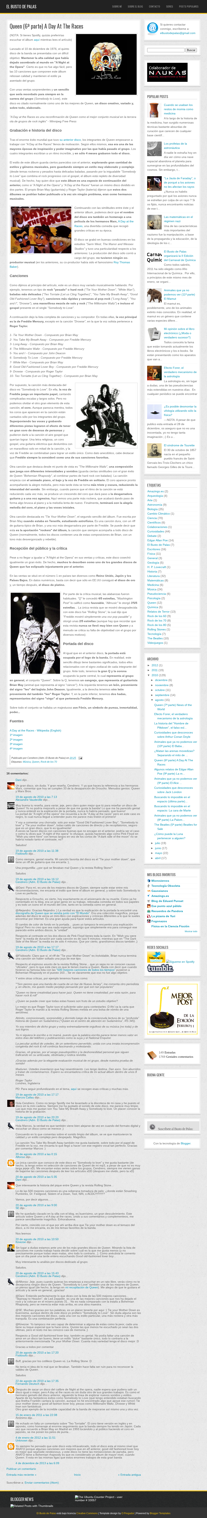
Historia (152, 571)
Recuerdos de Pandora (167, 911)
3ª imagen (16, 744)
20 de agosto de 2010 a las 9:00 (36, 1205)
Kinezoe (21, 1242)
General (152, 558)
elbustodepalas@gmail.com (177, 33)
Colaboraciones (157, 527)
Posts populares (189, 6)
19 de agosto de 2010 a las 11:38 (37, 850)
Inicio (77, 1474)
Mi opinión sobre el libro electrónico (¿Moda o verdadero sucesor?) (179, 333)
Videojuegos (155, 642)
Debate (152, 535)
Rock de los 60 (156, 616)
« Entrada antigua (129, 1474)
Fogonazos (159, 921)
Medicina (153, 584)
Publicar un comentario (21, 1468)
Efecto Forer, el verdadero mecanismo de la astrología (180, 372)
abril (158, 858)
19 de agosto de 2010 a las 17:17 (37, 947)
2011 (155, 670)
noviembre (162, 685)
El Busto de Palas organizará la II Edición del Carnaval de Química (180, 256)
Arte (150, 500)
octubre (160, 690)
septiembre (162, 695)
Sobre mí (117, 6)
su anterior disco (70, 139)
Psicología (154, 598)
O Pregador (127, 1513)
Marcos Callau (25, 1097)
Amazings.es (155, 491)
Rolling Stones (156, 629)
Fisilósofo (22, 853)
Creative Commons (87, 1513)
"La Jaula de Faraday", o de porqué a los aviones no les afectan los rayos (180, 182)
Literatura (153, 576)
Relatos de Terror (158, 611)
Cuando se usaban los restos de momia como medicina (178, 109)
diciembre (161, 680)
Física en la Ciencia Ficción (170, 926)
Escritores (153, 549)
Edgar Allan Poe (157, 540)
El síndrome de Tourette (179, 445)
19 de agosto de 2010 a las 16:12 (37, 879)
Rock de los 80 (156, 625)
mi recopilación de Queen (81, 1287)
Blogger (185, 1143)
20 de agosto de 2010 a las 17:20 (37, 1352)
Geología (153, 562)
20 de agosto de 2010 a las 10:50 (37, 1239)
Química (152, 607)
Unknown (21, 1440)
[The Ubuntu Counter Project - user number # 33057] (101, 1500)
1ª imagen (16, 735)
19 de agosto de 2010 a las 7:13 (36, 796)
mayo (158, 853)
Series (169, 6)
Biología (152, 509)
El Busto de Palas (21, 6)
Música (27, 761)
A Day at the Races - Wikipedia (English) (35, 730)
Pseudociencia (156, 593)
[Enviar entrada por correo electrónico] (80, 758)
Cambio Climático (158, 513)
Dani (18, 779)
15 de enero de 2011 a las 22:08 (36, 1415)
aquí (37, 39)
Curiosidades (155, 531)
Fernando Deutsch (27, 1383)
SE (17, 1208)
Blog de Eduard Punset (167, 901)
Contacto (154, 6)
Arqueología (155, 495)
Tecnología (154, 633)
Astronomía (154, 504)
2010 (155, 675)
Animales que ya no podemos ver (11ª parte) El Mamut (179, 294)
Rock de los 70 (49, 761)
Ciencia (152, 518)
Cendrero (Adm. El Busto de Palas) (38, 882)
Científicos (154, 522)
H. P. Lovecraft (156, 567)
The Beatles (155, 638)
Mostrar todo (191, 931)
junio (158, 848)
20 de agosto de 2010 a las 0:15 (36, 1154)
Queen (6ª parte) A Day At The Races (46, 26)
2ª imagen (16, 739)
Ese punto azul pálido (166, 906)
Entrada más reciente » (21, 1474)
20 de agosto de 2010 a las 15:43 (37, 1273)
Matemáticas (155, 580)
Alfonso (20, 1157)
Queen (35, 761)
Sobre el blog (135, 6)
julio (157, 843)
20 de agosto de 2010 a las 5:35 (36, 1176)
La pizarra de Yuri (163, 916)
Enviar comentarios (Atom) (42, 1482)
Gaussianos (159, 890)
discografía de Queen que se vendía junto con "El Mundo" (53, 913)
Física (151, 553)
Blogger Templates (160, 1513)
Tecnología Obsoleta (165, 885)
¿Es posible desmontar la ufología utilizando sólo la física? (180, 411)
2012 (155, 665)
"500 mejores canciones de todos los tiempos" (85, 969)
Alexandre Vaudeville (29, 799)
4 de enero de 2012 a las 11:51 (36, 1437)
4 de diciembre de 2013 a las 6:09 (37, 1463)
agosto (159, 699)
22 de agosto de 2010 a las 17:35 (37, 1381)
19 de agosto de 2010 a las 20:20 (37, 1117)
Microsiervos (160, 880)
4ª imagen (16, 748)
